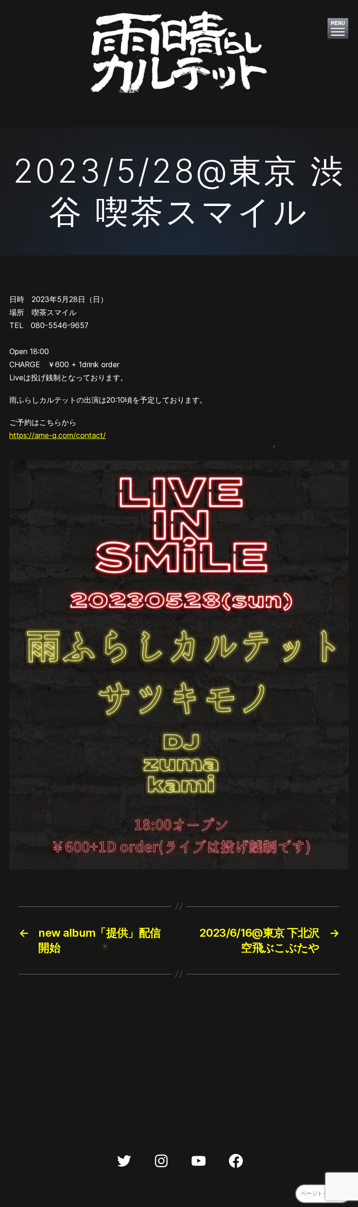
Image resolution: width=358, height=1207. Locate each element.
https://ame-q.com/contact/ (57, 435)
